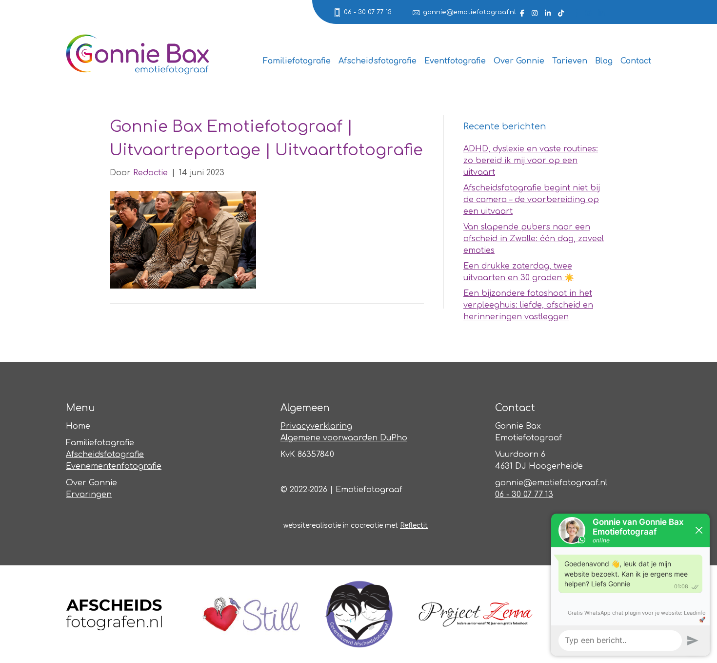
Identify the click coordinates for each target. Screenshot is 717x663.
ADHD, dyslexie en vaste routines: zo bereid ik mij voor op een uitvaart (530, 161)
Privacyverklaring (316, 426)
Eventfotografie (455, 61)
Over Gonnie (519, 61)
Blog (604, 61)
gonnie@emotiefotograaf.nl (469, 12)
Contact (635, 61)
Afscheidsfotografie (378, 61)
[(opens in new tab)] (114, 613)
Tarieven (569, 61)
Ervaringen (89, 494)
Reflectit (414, 525)
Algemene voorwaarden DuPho (343, 438)
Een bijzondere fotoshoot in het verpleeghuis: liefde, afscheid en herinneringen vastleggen (528, 305)
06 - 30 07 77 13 (368, 12)
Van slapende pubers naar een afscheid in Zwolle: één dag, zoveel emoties (533, 239)
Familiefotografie (297, 61)
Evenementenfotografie (113, 466)
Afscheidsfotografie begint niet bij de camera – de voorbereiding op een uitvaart (531, 200)
